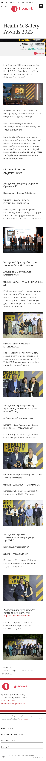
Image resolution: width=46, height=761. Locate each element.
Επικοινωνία (7, 728)
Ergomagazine (8, 741)
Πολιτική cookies (13, 755)
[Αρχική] (23, 8)
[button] (41, 6)
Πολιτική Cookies (23, 719)
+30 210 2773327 (9, 700)
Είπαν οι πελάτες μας (12, 734)
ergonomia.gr (19, 703)
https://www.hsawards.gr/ (16, 615)
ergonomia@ (7, 703)
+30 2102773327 (7, 3)
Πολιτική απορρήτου (29, 755)
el (6, 6)
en (2, 6)
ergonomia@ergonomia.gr (25, 3)
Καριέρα (5, 747)
